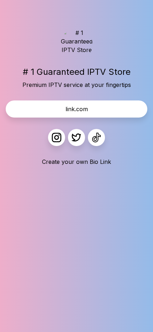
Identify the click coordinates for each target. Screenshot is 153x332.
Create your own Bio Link (76, 161)
